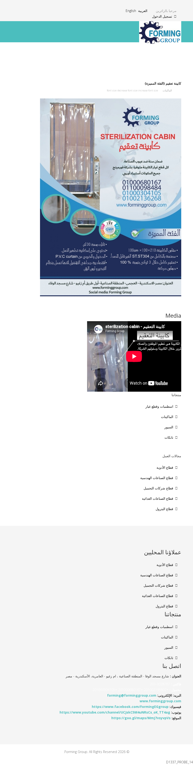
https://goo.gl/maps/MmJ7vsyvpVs (141, 718)
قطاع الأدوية (165, 467)
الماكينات (167, 90)
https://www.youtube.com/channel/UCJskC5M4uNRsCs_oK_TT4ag (115, 712)
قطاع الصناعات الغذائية (157, 498)
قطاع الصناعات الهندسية (156, 478)
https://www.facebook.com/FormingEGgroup (130, 706)
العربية (142, 10)
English (131, 10)
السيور (168, 427)
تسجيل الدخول (162, 16)
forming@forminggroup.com (131, 695)
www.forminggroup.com (160, 701)
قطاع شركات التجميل (158, 488)
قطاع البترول (164, 509)
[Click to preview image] (96, 197)
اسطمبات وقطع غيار (159, 406)
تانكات (169, 437)
